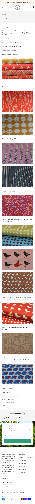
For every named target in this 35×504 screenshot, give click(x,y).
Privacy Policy (22, 474)
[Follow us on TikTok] (7, 488)
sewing (12, 404)
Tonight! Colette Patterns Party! (11, 420)
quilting (4, 16)
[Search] (6, 9)
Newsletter (22, 456)
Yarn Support (22, 471)
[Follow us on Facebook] (4, 484)
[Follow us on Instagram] (11, 484)
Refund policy (22, 468)
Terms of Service (23, 465)
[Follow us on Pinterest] (4, 488)
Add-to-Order (22, 462)
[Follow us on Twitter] (7, 484)
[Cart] (32, 9)
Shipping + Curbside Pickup (26, 459)
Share (3, 407)
